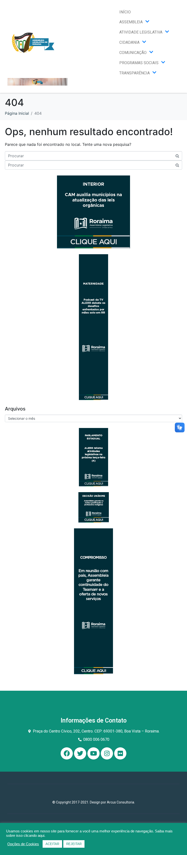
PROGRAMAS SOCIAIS (139, 63)
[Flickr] (120, 753)
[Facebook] (67, 753)
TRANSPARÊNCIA (134, 73)
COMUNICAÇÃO (133, 52)
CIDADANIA (129, 42)
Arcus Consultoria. (121, 802)
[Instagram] (107, 753)
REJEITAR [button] (74, 844)
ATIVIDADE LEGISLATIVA (140, 32)
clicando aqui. (34, 836)
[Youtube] (93, 753)
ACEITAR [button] (52, 844)
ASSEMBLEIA (131, 22)
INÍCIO (125, 12)
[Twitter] (80, 753)
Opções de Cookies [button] (23, 844)
